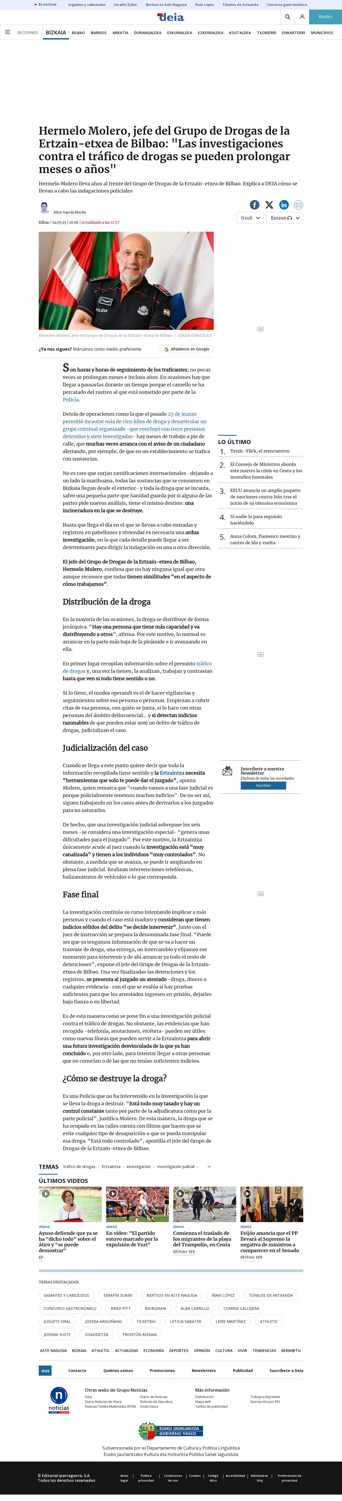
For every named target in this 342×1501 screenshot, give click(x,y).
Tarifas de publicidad (211, 1406)
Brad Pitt (121, 1308)
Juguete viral (57, 1321)
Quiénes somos (118, 1370)
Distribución (204, 1397)
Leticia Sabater (185, 1321)
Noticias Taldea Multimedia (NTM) (110, 1406)
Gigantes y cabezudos (66, 1295)
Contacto (77, 1370)
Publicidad (243, 1370)
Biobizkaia (155, 1308)
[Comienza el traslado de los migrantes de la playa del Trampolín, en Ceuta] (204, 1204)
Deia (88, 1397)
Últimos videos (63, 1180)
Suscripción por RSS (265, 1401)
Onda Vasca (149, 1406)
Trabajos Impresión (265, 1397)
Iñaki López (223, 1295)
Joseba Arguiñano (103, 1321)
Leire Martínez (231, 1321)
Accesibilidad (235, 1476)
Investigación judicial (176, 1166)
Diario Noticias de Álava (103, 1401)
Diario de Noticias (153, 1397)
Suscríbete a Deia (286, 1370)
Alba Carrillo (195, 1308)
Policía (71, 400)
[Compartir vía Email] (299, 206)
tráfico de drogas (79, 1166)
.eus (45, 1371)
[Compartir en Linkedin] (284, 206)
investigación (139, 1166)
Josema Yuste (57, 1334)
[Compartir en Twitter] (269, 206)
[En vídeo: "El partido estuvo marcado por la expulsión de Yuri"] (137, 1204)
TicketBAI (146, 1321)
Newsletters (204, 1370)
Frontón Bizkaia (140, 1334)
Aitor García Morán (69, 212)
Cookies (195, 1476)
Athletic (269, 1321)
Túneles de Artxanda (271, 1295)
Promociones (162, 1370)
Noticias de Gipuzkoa (156, 1401)
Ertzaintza (111, 1166)
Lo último (234, 442)
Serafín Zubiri (118, 1295)
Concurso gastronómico (70, 1308)
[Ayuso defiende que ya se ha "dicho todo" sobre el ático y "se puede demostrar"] (70, 1204)
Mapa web (203, 1401)
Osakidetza (96, 1334)
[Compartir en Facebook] (254, 206)
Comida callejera (241, 1308)
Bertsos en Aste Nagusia (172, 1295)
